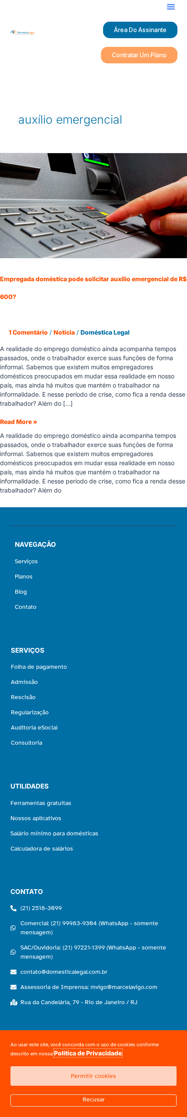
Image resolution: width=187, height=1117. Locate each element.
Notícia (64, 332)
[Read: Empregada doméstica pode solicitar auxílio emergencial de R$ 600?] (93, 205)
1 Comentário (28, 332)
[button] (170, 6)
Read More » (18, 421)
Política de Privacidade (88, 1053)
